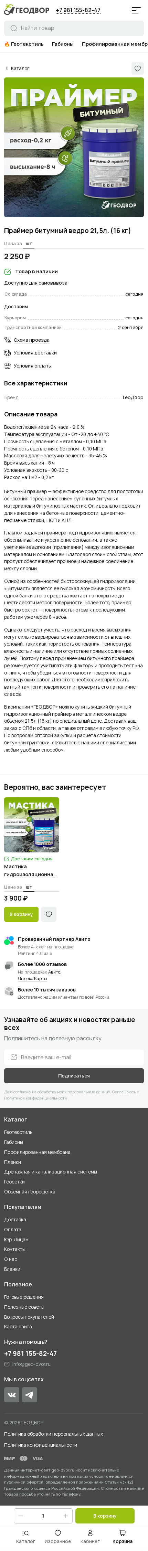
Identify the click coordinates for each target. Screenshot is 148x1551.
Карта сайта (18, 1327)
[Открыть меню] (136, 10)
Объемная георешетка (29, 1192)
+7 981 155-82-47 (78, 10)
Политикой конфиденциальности (35, 1098)
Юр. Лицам (16, 1239)
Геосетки (14, 1182)
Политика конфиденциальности (40, 1445)
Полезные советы (24, 1307)
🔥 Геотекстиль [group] (24, 44)
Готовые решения (24, 1297)
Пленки (12, 1162)
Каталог (15, 1119)
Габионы (13, 1142)
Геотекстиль (18, 1132)
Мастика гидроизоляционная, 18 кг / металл (31, 870)
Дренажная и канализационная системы (50, 1172)
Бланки (12, 1269)
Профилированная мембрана (37, 1152)
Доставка (15, 1220)
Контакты (14, 1249)
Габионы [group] (63, 44)
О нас (10, 1259)
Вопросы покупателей (29, 1317)
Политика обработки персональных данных (53, 1434)
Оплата (12, 1229)
